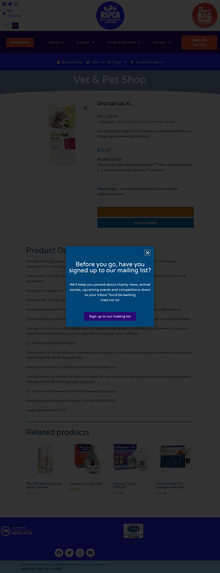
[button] (147, 253)
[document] (110, 286)
